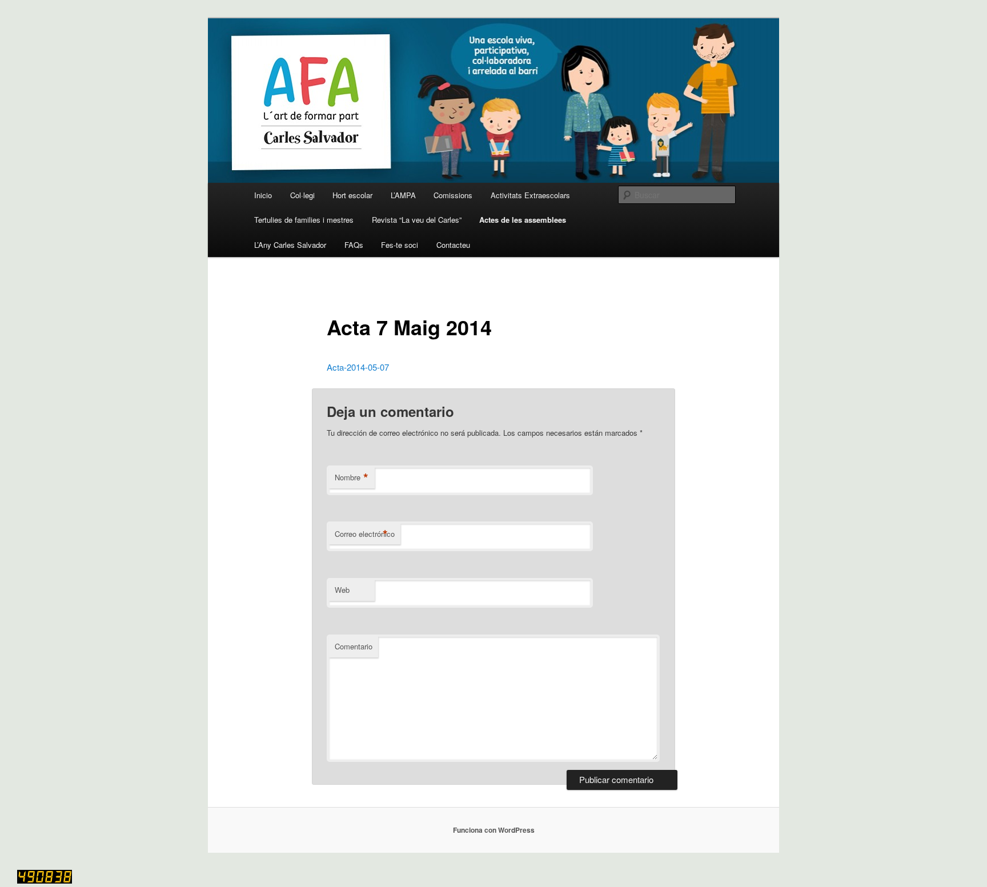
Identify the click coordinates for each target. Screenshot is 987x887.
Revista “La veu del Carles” (417, 219)
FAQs (353, 244)
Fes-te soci (399, 244)
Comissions (453, 195)
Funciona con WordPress (494, 830)
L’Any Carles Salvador (290, 244)
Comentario (353, 646)
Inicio (263, 195)
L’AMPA (403, 195)
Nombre (351, 477)
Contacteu (453, 244)
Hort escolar (352, 195)
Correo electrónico (365, 534)
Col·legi (302, 195)
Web (342, 589)
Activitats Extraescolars (530, 195)
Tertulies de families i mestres (304, 219)
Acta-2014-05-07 (358, 367)
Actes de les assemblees (522, 219)
